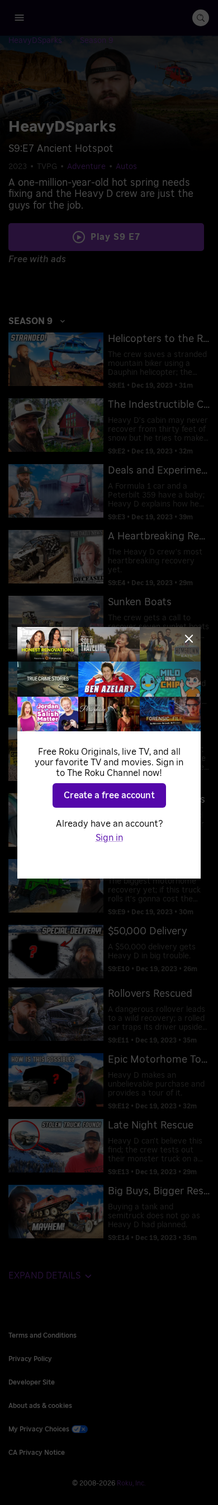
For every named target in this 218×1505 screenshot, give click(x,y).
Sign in (109, 837)
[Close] (189, 639)
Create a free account (109, 795)
